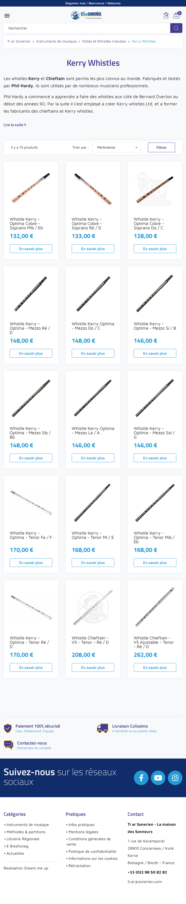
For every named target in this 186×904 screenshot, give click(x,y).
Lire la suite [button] (14, 125)
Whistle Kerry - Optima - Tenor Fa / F (31, 535)
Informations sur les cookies (93, 858)
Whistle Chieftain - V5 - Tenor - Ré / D (90, 640)
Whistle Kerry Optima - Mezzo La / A (93, 430)
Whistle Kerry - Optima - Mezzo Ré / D (30, 328)
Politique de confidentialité (92, 851)
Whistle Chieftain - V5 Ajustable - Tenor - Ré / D (154, 642)
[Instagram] (175, 778)
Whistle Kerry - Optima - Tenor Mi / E (93, 535)
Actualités (15, 853)
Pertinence (117, 147)
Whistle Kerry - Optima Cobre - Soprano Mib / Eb (26, 223)
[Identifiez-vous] (166, 15)
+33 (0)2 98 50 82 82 (147, 872)
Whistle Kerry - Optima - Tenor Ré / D (29, 642)
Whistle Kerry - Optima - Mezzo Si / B (155, 326)
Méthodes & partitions (26, 832)
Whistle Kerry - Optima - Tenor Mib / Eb (154, 537)
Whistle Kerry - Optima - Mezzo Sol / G (154, 433)
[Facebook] (141, 778)
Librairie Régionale (23, 839)
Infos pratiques (81, 824)
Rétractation (80, 865)
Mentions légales (83, 832)
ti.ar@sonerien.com (145, 881)
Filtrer (161, 147)
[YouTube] (158, 778)
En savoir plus (31, 249)
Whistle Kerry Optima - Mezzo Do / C (93, 326)
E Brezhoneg (17, 846)
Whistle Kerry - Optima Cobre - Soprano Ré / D (87, 223)
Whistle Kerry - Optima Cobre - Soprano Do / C (149, 223)
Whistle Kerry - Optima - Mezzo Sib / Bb (30, 433)
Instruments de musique (28, 824)
